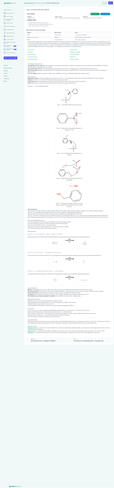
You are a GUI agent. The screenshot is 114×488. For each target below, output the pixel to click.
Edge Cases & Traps (32, 56)
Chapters (6, 70)
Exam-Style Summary (33, 59)
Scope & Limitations (74, 54)
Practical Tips (73, 56)
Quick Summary (73, 49)
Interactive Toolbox (74, 59)
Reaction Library (8, 68)
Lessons (6, 73)
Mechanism (30, 52)
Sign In (110, 3)
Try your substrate (105, 14)
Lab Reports (6, 78)
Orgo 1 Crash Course (10, 58)
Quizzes (5, 76)
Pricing (5, 81)
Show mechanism (95, 14)
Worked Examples (32, 54)
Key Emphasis (31, 49)
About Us (6, 65)
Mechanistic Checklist (75, 52)
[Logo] (10, 3)
